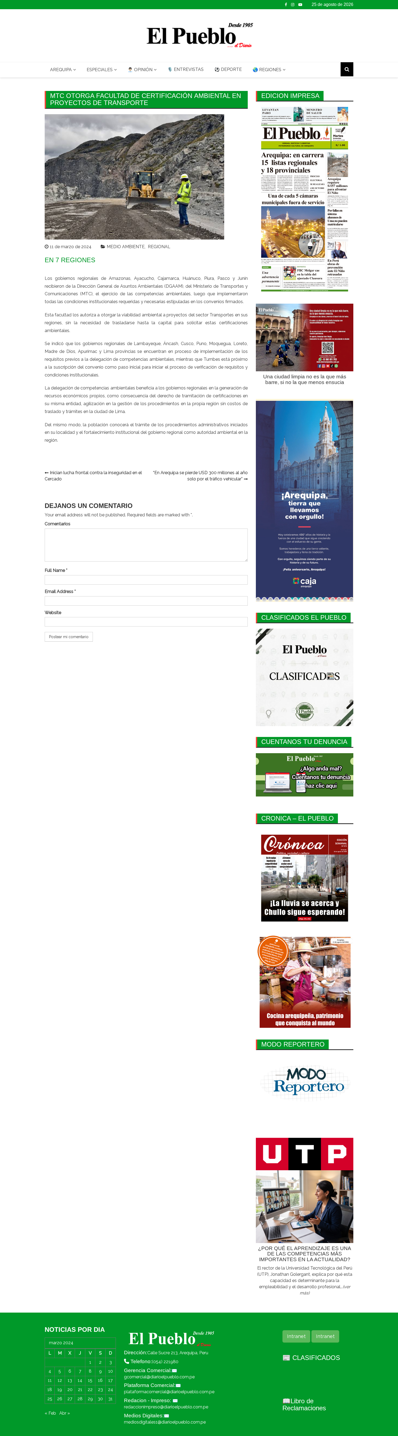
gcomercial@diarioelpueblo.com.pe (159, 1376)
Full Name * (56, 570)
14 (80, 1380)
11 (50, 1380)
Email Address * (60, 591)
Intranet (296, 1336)
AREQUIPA (61, 69)
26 (59, 1398)
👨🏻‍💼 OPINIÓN (140, 69)
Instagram (292, 4)
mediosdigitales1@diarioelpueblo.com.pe (165, 1422)
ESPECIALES (100, 69)
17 (110, 1380)
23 (100, 1389)
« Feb (50, 1413)
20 (70, 1389)
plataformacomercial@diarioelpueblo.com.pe (169, 1391)
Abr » (64, 1413)
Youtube (300, 4)
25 (49, 1398)
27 (69, 1398)
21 (80, 1389)
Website (53, 612)
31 (110, 1398)
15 (90, 1380)
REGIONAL (159, 246)
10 (110, 1371)
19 (59, 1389)
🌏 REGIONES (267, 69)
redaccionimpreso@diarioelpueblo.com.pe (166, 1406)
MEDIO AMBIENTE (126, 246)
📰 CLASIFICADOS (311, 1357)
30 (100, 1398)
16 (100, 1380)
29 (90, 1398)
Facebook (286, 4)
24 (110, 1389)
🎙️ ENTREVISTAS (185, 69)
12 (60, 1380)
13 (70, 1380)
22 (90, 1389)
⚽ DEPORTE (228, 69)
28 (80, 1398)
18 (49, 1389)
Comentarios (57, 523)
